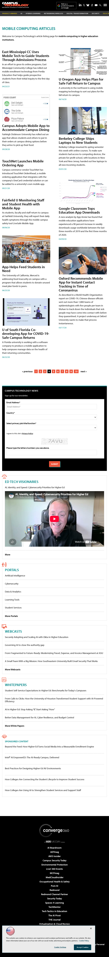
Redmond (54, 890)
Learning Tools (12, 599)
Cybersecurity (11, 583)
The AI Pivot (54, 915)
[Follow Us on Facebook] (92, 5)
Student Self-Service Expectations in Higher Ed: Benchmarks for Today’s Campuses (45, 690)
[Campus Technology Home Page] (15, 5)
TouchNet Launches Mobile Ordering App (23, 163)
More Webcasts (12, 669)
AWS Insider (54, 856)
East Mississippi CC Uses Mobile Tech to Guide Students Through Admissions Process (25, 55)
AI (21, 13)
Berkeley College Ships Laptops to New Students (78, 140)
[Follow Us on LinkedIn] (80, 5)
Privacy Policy (27, 433)
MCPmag (54, 873)
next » (84, 371)
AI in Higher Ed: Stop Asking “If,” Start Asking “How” (30, 709)
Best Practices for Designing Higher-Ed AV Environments (33, 768)
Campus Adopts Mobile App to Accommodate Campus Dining (26, 127)
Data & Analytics (13, 591)
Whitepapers (16, 684)
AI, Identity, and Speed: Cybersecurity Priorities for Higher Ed (35, 487)
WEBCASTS (13, 631)
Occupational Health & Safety (54, 881)
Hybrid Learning (33, 13)
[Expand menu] (105, 5)
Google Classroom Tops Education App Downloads (79, 210)
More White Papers (14, 725)
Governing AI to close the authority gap (24, 645)
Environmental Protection (54, 864)
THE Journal (55, 919)
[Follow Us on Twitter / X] (84, 5)
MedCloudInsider (54, 877)
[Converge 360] (54, 830)
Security (95, 13)
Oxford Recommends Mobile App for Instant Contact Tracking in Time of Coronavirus (81, 284)
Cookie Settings (60, 947)
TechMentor (55, 906)
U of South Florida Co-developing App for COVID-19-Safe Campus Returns (25, 333)
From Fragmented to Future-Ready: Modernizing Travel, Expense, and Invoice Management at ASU (54, 653)
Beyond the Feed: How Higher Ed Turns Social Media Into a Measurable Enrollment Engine (49, 746)
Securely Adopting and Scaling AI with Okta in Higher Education (36, 637)
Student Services (13, 607)
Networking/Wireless (53, 13)
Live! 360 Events (54, 868)
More (7, 554)
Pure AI (54, 885)
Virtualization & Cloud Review (54, 923)
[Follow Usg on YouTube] (96, 5)
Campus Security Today (54, 860)
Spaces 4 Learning (54, 902)
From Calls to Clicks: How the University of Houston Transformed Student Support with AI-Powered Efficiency (54, 700)
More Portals (11, 616)
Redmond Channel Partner (54, 894)
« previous (27, 371)
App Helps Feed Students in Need (23, 268)
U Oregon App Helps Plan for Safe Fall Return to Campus (81, 81)
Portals (12, 569)
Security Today (54, 898)
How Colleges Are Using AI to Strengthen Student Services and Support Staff (43, 790)
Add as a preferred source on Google (67, 6)
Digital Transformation (77, 13)
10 (76, 371)
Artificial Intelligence (15, 575)
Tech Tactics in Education (54, 911)
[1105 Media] (54, 841)
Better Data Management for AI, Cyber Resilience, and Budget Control (39, 717)
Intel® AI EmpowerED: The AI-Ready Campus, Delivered (32, 757)
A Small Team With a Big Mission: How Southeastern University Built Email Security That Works (51, 661)
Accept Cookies (83, 947)
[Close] (91, 928)
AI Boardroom (54, 847)
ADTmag (54, 851)
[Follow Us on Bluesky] (88, 5)
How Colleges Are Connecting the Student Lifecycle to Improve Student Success (44, 779)
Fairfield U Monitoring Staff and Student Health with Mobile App (23, 204)
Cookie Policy (84, 941)
